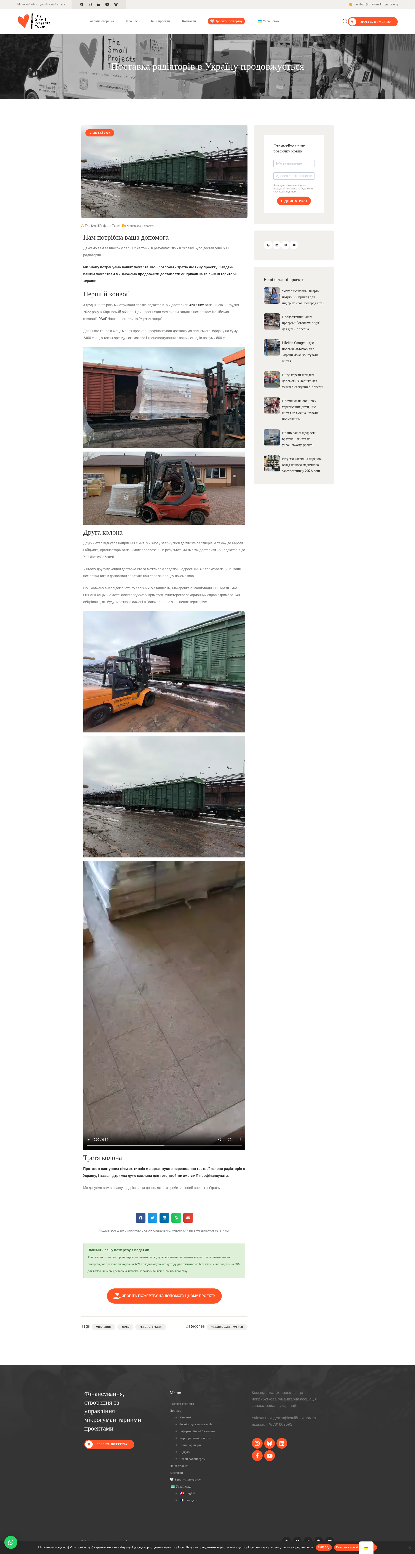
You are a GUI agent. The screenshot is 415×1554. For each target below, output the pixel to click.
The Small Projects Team (102, 225)
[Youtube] (269, 1455)
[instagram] (257, 1443)
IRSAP (102, 319)
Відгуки (184, 1452)
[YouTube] (294, 245)
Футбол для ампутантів (195, 1424)
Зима (125, 1327)
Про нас (132, 21)
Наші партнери (190, 1445)
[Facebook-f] (257, 1455)
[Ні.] (409, 1547)
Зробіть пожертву (375, 21)
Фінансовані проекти (141, 225)
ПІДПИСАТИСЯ (294, 201)
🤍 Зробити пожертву (226, 21)
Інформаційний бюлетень (197, 1431)
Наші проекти (160, 21)
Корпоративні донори (194, 1438)
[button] (140, 1218)
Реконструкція (151, 1327)
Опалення (103, 1327)
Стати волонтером (192, 1459)
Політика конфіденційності (355, 1547)
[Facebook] (268, 245)
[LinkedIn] (276, 245)
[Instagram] (285, 245)
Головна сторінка (101, 21)
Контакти (189, 21)
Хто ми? (185, 1417)
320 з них (196, 305)
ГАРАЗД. (324, 1547)
